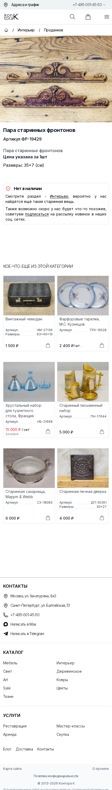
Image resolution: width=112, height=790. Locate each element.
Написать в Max (23, 624)
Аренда (9, 734)
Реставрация (15, 726)
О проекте (100, 769)
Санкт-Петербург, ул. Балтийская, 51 (40, 605)
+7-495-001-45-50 (87, 4)
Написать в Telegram (27, 633)
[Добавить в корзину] (48, 345)
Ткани (8, 696)
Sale (7, 688)
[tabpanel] (56, 79)
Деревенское (69, 671)
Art (5, 679)
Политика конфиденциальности (56, 776)
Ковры (62, 679)
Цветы (62, 688)
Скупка (63, 734)
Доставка (24, 749)
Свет (7, 671)
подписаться (37, 214)
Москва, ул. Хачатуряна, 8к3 (33, 596)
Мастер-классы (71, 726)
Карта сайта (12, 769)
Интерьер (59, 196)
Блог (7, 749)
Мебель (10, 663)
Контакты (45, 749)
